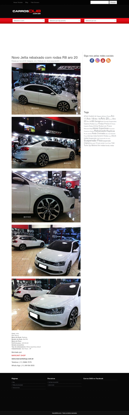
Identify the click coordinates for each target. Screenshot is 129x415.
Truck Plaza (108, 143)
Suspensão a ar (94, 138)
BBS (102, 121)
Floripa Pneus (104, 123)
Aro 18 (90, 118)
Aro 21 (110, 119)
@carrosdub (51, 385)
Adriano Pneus (106, 116)
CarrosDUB (22, 61)
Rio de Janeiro (88, 133)
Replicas (110, 130)
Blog (26, 2)
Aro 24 (89, 121)
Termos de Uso (16, 387)
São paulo (92, 143)
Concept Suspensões (110, 121)
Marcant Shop (88, 128)
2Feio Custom (89, 116)
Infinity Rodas (98, 126)
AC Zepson (98, 116)
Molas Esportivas (101, 128)
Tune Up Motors (90, 145)
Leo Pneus (108, 126)
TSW (112, 143)
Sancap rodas (92, 136)
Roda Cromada (98, 133)
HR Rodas (112, 124)
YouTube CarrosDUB (53, 382)
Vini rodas (101, 145)
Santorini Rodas (102, 136)
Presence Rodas (89, 131)
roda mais (107, 133)
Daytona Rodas (89, 124)
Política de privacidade (18, 385)
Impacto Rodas (88, 126)
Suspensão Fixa (93, 140)
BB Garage (96, 121)
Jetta (35, 61)
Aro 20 (105, 118)
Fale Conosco (35, 2)
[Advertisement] (64, 38)
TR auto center (100, 143)
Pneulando (112, 128)
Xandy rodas (109, 145)
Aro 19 (97, 118)
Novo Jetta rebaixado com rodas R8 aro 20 (45, 57)
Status (109, 136)
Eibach (96, 124)
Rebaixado (100, 130)
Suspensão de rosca (105, 138)
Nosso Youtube (18, 2)
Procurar (113, 2)
